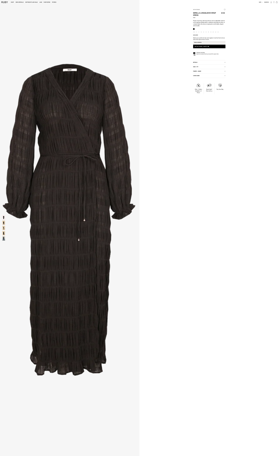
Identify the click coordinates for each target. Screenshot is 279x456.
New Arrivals (20, 2)
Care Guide (196, 75)
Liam (40, 2)
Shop (12, 2)
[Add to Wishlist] (225, 10)
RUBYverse (47, 2)
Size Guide (195, 34)
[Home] (4, 2)
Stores (54, 2)
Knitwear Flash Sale (31, 2)
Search (266, 2)
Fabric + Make (197, 71)
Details (195, 62)
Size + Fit (195, 66)
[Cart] (277, 2)
